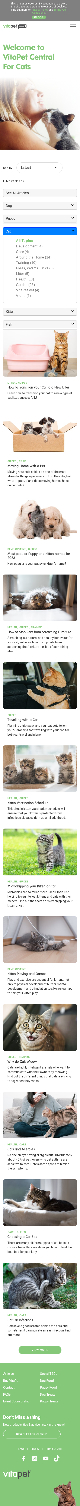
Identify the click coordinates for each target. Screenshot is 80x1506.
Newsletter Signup (32, 1434)
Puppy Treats (49, 1401)
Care (22, 461)
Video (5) (23, 295)
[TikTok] (56, 1458)
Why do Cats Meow (22, 1062)
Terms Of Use (53, 1448)
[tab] (40, 193)
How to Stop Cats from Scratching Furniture (39, 632)
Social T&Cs (48, 1374)
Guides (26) (25, 285)
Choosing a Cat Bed (22, 1237)
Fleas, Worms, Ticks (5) (35, 268)
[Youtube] (45, 1458)
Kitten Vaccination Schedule (27, 803)
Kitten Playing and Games (26, 974)
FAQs (7, 1394)
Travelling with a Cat (22, 720)
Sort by (7, 167)
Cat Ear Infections (20, 1320)
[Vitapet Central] (15, 27)
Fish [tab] (9, 324)
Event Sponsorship (16, 1401)
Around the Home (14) (33, 257)
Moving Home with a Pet (26, 466)
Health (12, 627)
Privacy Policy (40, 9)
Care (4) (22, 252)
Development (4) (29, 246)
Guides (22, 382)
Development (16, 549)
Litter (11, 382)
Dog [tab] (9, 206)
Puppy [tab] (10, 219)
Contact (9, 1387)
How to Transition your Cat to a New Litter (38, 387)
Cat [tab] (8, 231)
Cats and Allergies (21, 1149)
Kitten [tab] (10, 312)
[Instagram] (34, 1458)
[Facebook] (23, 1458)
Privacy (35, 1448)
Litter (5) (22, 274)
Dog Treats (47, 1394)
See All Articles (17, 193)
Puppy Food (48, 1387)
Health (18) (25, 279)
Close (39, 17)
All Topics (24, 241)
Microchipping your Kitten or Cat (31, 886)
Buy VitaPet (11, 1381)
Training (36, 627)
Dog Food (47, 1381)
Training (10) (26, 262)
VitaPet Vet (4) (27, 290)
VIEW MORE (40, 1350)
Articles (8, 1374)
